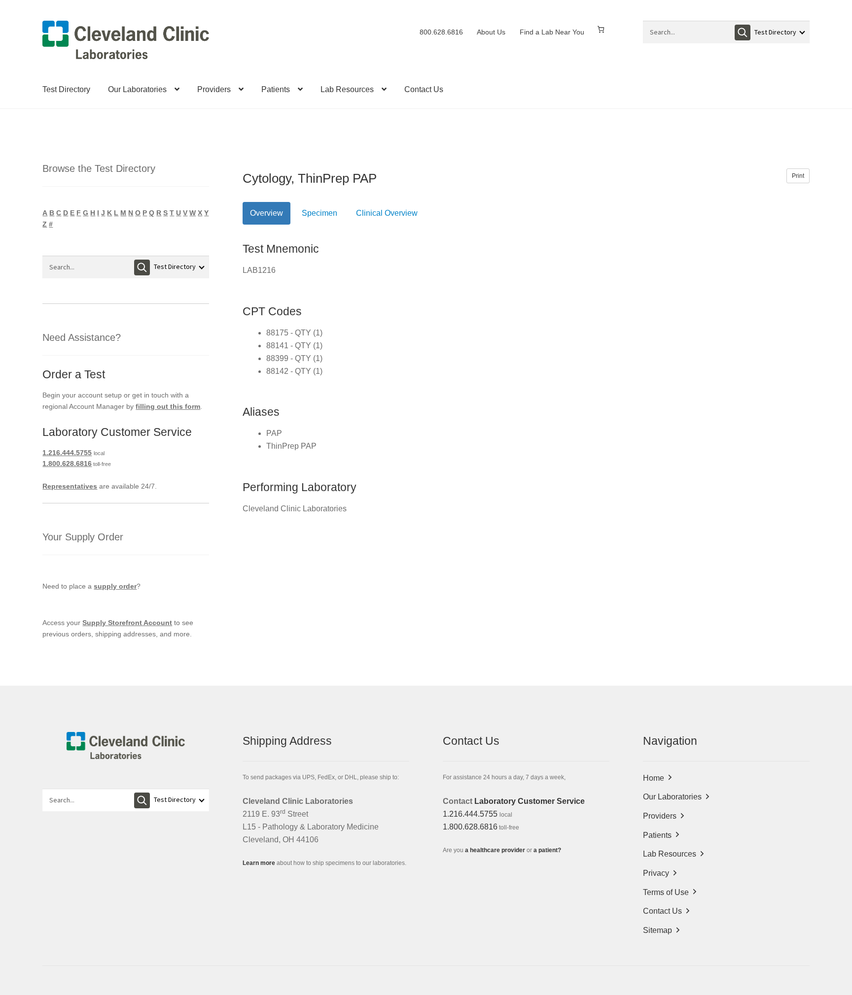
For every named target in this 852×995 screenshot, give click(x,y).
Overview (266, 213)
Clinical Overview (387, 213)
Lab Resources (347, 89)
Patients (275, 89)
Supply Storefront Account (127, 623)
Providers (214, 89)
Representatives (69, 486)
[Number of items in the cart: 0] (600, 29)
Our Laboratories (137, 89)
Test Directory (66, 89)
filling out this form (168, 406)
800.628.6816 (441, 32)
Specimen (319, 213)
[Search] (742, 32)
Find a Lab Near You (552, 32)
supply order (115, 586)
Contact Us (423, 89)
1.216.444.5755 (67, 453)
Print (798, 175)
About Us (491, 32)
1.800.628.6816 (67, 463)
